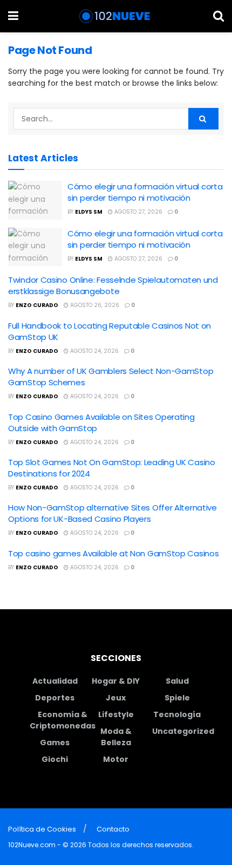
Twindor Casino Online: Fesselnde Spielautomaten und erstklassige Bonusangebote (113, 285)
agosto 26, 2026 (94, 305)
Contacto (113, 829)
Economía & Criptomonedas (62, 720)
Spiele (177, 697)
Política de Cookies (42, 829)
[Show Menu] (13, 16)
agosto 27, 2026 (137, 212)
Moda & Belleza (116, 737)
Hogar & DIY (116, 681)
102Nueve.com (32, 844)
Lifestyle (116, 714)
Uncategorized (183, 731)
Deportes (54, 697)
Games (55, 742)
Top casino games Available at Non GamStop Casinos (113, 553)
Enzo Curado (37, 305)
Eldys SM (89, 212)
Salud (177, 681)
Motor (115, 759)
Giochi (55, 759)
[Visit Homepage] (115, 16)
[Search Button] (218, 16)
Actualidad (55, 681)
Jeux (116, 697)
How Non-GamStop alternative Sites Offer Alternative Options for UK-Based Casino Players (112, 513)
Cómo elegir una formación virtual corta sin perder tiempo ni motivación (144, 192)
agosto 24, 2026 (94, 351)
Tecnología (177, 714)
